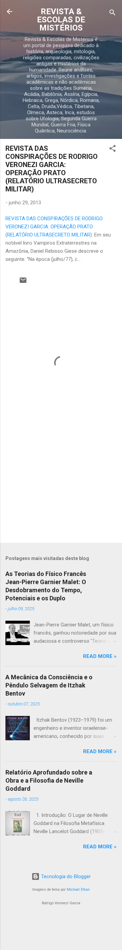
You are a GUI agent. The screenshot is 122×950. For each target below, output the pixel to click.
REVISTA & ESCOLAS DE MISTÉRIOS (61, 20)
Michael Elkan (78, 889)
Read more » (100, 656)
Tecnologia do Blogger (65, 876)
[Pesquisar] (112, 13)
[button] (112, 149)
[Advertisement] (61, 489)
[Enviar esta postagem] (23, 283)
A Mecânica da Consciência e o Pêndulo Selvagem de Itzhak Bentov (49, 685)
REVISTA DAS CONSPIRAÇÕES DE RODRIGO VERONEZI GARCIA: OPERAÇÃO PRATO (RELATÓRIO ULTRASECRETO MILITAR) (51, 168)
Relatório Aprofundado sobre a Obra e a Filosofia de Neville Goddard (48, 780)
